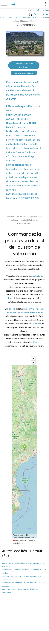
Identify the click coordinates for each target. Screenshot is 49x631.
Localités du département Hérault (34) (24, 18)
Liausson (45, 18)
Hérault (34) (29, 122)
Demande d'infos (38, 10)
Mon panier (41, 14)
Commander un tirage (24, 73)
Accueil (3, 18)
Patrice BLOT (22, 118)
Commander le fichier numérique (24, 65)
